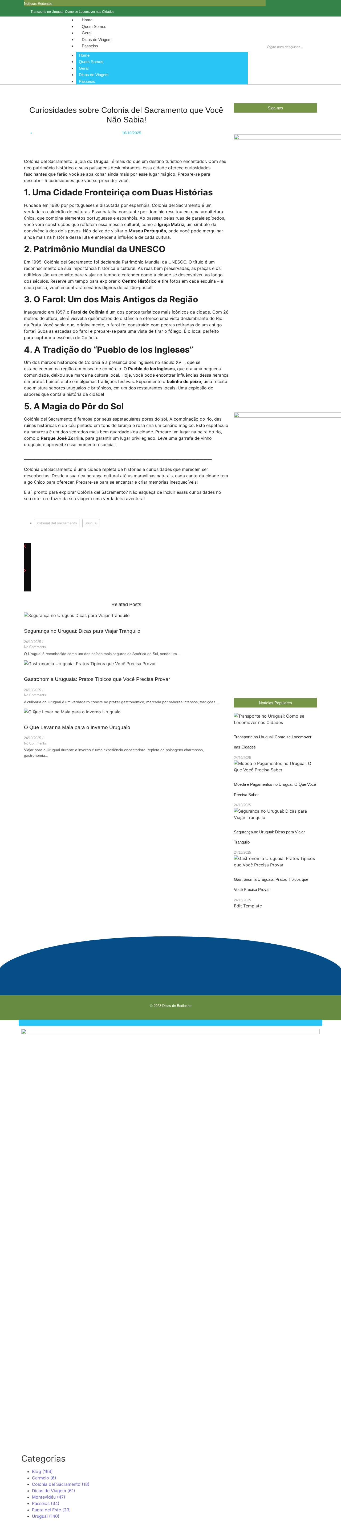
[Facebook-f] (308, 8)
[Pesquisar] (270, 56)
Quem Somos (91, 61)
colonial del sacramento (57, 523)
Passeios (90, 46)
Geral (83, 68)
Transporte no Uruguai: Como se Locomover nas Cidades (72, 12)
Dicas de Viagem (94, 74)
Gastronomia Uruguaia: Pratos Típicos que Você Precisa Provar (97, 679)
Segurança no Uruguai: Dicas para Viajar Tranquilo (82, 631)
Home (84, 55)
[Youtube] (180, 971)
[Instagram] (315, 8)
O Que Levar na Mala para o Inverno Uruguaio (77, 727)
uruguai (91, 523)
